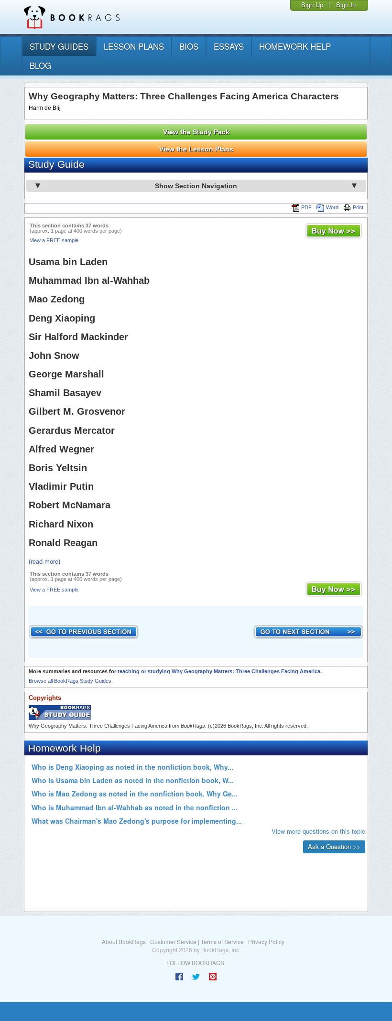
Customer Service (173, 941)
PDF (306, 207)
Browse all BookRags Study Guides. (71, 681)
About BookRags (124, 941)
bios (188, 46)
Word (332, 207)
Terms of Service (222, 941)
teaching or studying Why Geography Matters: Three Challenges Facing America (219, 671)
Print (358, 207)
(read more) (44, 561)
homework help (295, 46)
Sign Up (312, 4)
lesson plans (134, 46)
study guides (59, 46)
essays (229, 46)
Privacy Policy (266, 941)
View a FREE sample (54, 240)
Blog (40, 65)
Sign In (346, 4)
